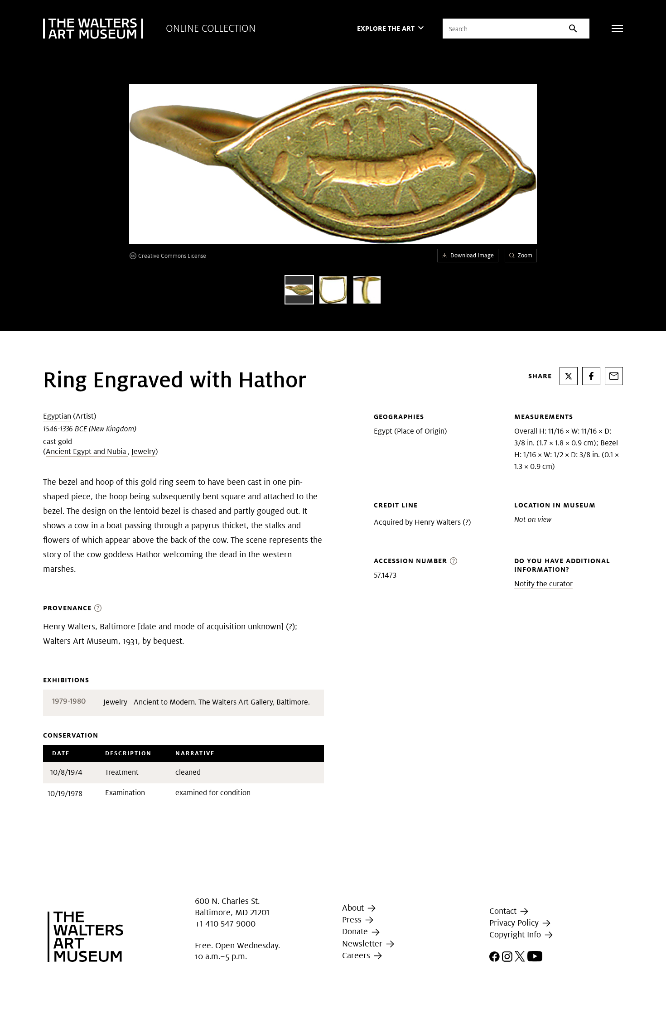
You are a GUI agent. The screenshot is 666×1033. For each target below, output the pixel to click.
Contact (504, 911)
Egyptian (57, 416)
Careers (357, 955)
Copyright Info (516, 934)
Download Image (472, 255)
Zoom (525, 255)
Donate (356, 931)
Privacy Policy (515, 922)
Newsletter (363, 943)
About (354, 908)
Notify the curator (543, 584)
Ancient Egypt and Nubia (87, 451)
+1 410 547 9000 (225, 923)
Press (353, 919)
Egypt (383, 431)
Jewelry (143, 451)
